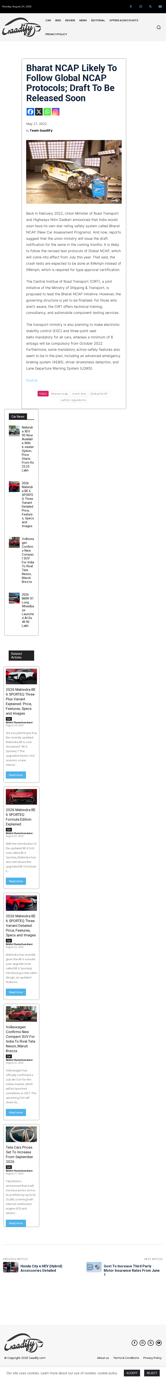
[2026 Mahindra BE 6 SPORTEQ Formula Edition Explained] (21, 797)
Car (9, 718)
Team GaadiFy (41, 130)
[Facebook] (131, 6)
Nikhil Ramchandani (19, 722)
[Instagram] (140, 6)
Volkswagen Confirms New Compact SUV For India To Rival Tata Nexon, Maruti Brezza (28, 560)
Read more (16, 775)
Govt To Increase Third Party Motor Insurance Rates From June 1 (132, 1270)
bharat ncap (59, 394)
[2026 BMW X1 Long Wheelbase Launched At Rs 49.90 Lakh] (14, 598)
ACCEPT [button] (131, 1373)
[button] (158, 27)
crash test (79, 394)
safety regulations (73, 400)
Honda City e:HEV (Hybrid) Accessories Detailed (41, 1268)
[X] (39, 112)
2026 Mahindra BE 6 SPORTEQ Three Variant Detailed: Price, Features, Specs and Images (28, 504)
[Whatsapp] (47, 112)
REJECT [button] (152, 1373)
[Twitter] (150, 6)
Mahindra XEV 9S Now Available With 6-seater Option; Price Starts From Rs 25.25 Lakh (28, 448)
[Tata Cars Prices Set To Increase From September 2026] (21, 1134)
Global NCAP (99, 394)
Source (31, 380)
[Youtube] (160, 6)
